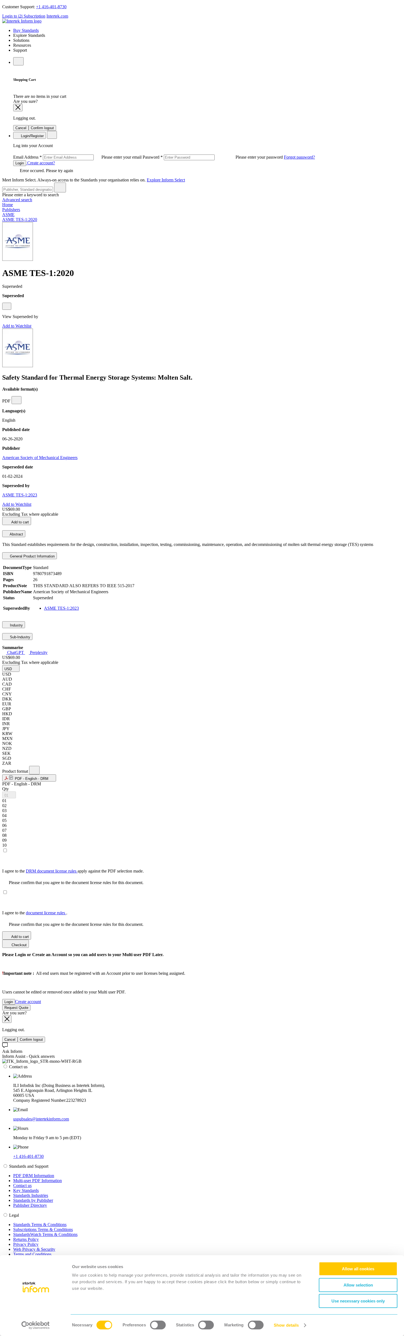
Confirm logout (42, 128)
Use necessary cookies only (358, 1301)
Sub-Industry (19, 637)
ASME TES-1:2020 (19, 219)
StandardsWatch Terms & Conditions (45, 1234)
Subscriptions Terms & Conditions (43, 1229)
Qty (5, 788)
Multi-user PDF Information (37, 1180)
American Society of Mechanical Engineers (40, 457)
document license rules (46, 912)
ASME (8, 214)
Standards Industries (30, 1195)
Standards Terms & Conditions (40, 1224)
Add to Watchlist (16, 326)
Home (7, 204)
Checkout (18, 945)
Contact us (22, 1185)
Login (19, 163)
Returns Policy (26, 1239)
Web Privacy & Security (34, 1249)
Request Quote (16, 1008)
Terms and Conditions (32, 1254)
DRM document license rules (52, 871)
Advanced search (17, 199)
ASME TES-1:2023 (19, 495)
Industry (16, 625)
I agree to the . (34, 912)
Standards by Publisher (33, 1200)
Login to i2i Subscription (23, 16)
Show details (286, 1325)
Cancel (20, 128)
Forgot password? (299, 157)
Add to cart (19, 522)
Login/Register (32, 136)
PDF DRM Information (33, 1175)
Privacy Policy (25, 1244)
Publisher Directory (30, 1205)
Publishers (11, 209)
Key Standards (26, 1190)
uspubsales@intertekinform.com (41, 1119)
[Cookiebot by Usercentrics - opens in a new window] (36, 1325)
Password (213, 157)
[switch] (158, 1325)
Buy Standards (26, 30)
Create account (28, 1001)
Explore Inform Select (166, 180)
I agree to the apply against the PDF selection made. (73, 871)
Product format (15, 771)
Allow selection (358, 1285)
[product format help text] (34, 770)
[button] (11, 668)
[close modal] (18, 107)
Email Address (78, 157)
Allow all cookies (358, 1268)
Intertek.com (57, 16)
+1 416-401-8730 (51, 6)
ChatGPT (15, 652)
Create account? (40, 163)
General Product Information (32, 556)
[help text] (6, 306)
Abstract (16, 534)
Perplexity (38, 652)
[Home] (21, 21)
